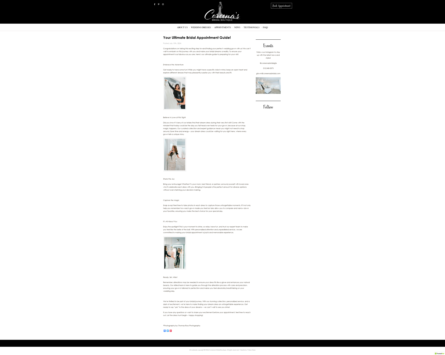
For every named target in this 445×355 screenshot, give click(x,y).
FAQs (265, 27)
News (237, 27)
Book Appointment (281, 5)
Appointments (222, 27)
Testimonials (251, 27)
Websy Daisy (251, 350)
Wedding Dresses (201, 27)
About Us (182, 27)
